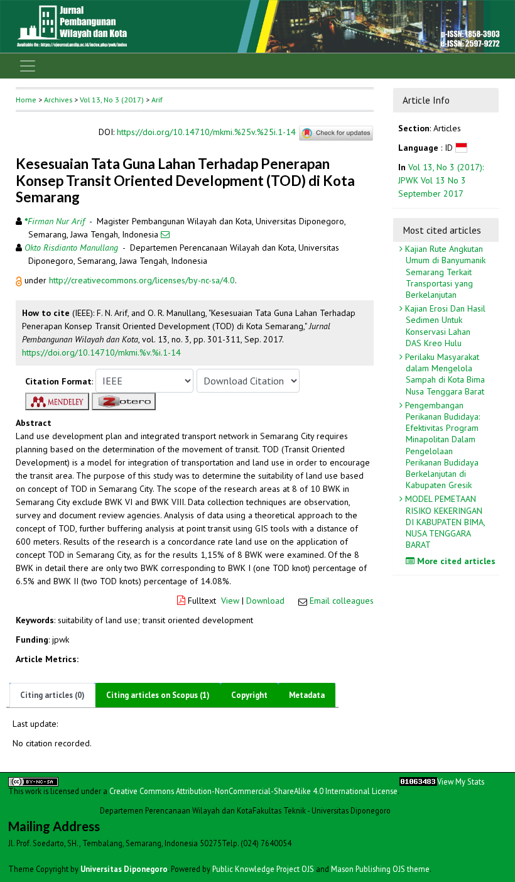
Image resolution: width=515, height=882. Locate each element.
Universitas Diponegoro (124, 869)
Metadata (307, 695)
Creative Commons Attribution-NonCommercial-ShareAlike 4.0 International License (253, 791)
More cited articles (455, 561)
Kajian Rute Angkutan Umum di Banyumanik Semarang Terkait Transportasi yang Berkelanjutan (444, 271)
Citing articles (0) (52, 695)
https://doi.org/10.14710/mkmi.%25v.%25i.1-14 (206, 132)
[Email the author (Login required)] (165, 234)
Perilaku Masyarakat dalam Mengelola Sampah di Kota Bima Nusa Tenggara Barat (444, 374)
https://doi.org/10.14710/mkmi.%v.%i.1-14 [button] (101, 352)
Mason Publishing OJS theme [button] (380, 869)
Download (265, 600)
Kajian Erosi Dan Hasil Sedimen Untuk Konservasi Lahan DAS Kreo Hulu (444, 326)
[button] (20, 280)
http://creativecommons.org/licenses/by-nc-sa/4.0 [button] (142, 280)
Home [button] (26, 99)
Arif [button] (157, 99)
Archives (58, 99)
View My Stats (460, 781)
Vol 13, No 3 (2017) (112, 99)
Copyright (249, 695)
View (230, 600)
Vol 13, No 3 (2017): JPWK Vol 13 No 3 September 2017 (441, 180)
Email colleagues (342, 600)
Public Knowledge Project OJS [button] (263, 869)
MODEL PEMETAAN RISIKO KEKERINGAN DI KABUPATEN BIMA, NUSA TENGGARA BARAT (444, 521)
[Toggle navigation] (27, 66)
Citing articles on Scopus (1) (158, 695)
